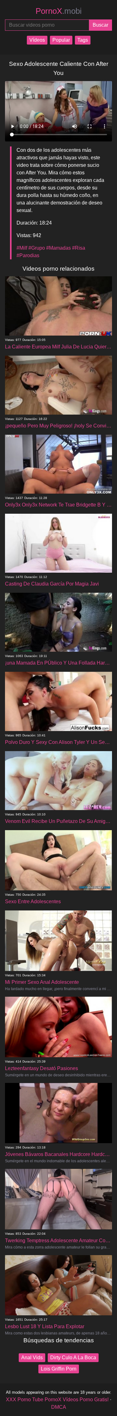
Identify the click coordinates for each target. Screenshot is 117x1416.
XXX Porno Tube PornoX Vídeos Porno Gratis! (57, 1399)
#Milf (22, 248)
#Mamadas (58, 248)
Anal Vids (32, 1357)
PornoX (59, 11)
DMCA (58, 1407)
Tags (82, 40)
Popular (61, 40)
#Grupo (36, 248)
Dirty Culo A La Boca (73, 1357)
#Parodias (28, 255)
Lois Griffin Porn (58, 1368)
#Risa (78, 248)
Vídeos (37, 40)
